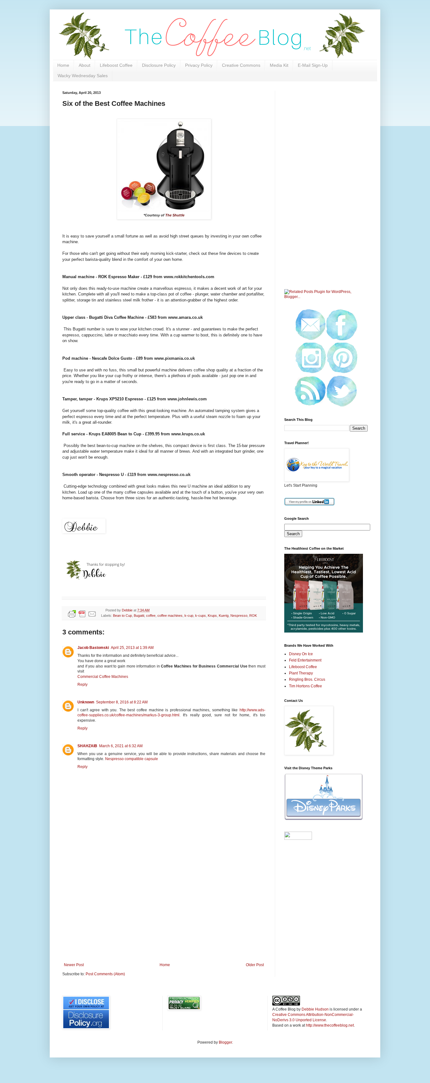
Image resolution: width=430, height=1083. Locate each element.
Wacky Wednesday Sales (83, 75)
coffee (151, 615)
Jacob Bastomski (93, 647)
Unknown (85, 702)
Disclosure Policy (159, 65)
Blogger (225, 1042)
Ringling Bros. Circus (307, 679)
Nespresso (238, 615)
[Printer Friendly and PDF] (82, 614)
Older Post (255, 965)
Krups (212, 615)
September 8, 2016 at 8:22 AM (122, 702)
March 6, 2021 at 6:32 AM (121, 746)
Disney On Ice (301, 654)
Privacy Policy (198, 65)
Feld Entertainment (305, 660)
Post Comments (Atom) (105, 974)
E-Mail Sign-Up (313, 65)
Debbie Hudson (315, 1009)
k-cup (188, 615)
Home (63, 65)
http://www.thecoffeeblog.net (330, 1025)
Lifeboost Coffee (116, 65)
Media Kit (279, 65)
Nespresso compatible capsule (131, 759)
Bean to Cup (122, 615)
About (84, 65)
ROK (253, 615)
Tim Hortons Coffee (305, 686)
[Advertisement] (163, 911)
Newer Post (74, 965)
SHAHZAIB (87, 746)
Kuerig (224, 615)
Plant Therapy (301, 673)
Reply (82, 684)
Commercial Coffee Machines (102, 676)
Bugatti (139, 615)
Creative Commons (241, 65)
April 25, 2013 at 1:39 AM (132, 647)
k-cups (200, 615)
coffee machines (170, 615)
